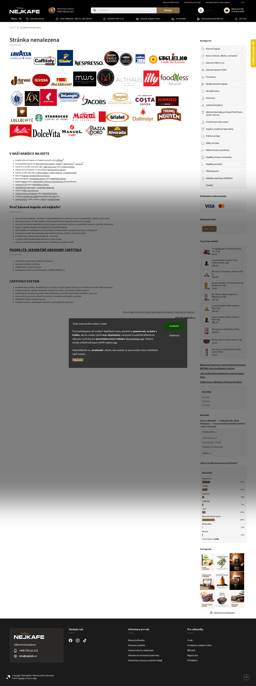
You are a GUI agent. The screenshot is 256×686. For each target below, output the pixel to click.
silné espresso (50, 166)
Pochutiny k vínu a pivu (217, 122)
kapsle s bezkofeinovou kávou (35, 175)
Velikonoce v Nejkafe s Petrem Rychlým (221, 382)
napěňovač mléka (31, 196)
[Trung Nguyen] (169, 121)
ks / (209, 228)
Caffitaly (206, 501)
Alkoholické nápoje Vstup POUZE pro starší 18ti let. (224, 113)
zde (115, 342)
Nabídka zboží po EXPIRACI (219, 178)
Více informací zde (135, 338)
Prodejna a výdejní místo (199, 645)
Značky (209, 185)
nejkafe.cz (206, 453)
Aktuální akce (212, 91)
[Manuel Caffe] (72, 137)
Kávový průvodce (171, 2)
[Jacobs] (93, 105)
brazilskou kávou (37, 178)
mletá (43, 199)
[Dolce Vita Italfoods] (46, 137)
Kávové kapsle (213, 48)
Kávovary (210, 98)
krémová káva (68, 166)
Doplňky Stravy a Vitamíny (219, 157)
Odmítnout (174, 335)
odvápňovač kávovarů (25, 187)
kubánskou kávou (58, 178)
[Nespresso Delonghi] (69, 105)
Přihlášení (192, 660)
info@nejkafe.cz (209, 431)
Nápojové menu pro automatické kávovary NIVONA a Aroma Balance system (223, 366)
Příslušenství (212, 171)
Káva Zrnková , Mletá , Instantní (221, 55)
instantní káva (54, 199)
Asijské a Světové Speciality (219, 129)
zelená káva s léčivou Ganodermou (48, 181)
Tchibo (205, 486)
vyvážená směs (70, 172)
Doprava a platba (192, 2)
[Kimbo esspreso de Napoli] (167, 105)
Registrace (192, 655)
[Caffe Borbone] (16, 105)
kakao (24, 181)
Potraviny (211, 77)
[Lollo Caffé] (22, 121)
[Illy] (151, 85)
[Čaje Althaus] (129, 85)
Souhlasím (174, 326)
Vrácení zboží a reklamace (217, 2)
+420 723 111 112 (209, 438)
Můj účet (191, 650)
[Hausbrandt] (62, 85)
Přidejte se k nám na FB (212, 447)
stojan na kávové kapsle (26, 193)
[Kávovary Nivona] (41, 84)
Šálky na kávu (212, 143)
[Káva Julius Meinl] (48, 105)
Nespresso (207, 478)
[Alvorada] (117, 137)
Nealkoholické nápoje (216, 84)
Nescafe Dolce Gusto (211, 516)
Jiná (204, 508)
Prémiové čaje (213, 136)
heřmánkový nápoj (40, 184)
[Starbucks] (52, 121)
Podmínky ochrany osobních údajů (145, 660)
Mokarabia (206, 524)
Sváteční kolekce (214, 105)
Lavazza (205, 493)
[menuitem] (38, 19)
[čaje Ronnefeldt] (120, 105)
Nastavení (78, 360)
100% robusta (55, 172)
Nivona (205, 531)
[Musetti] (87, 121)
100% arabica (42, 172)
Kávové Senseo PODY (216, 69)
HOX (35, 678)
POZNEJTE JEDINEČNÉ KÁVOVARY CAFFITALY (45, 249)
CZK (242, 2)
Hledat (168, 10)
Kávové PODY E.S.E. (215, 63)
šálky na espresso (31, 190)
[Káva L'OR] (32, 105)
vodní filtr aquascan (45, 187)
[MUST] (84, 85)
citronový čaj (21, 184)
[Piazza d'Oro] (95, 137)
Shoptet (21, 678)
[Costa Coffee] (145, 105)
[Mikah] (106, 85)
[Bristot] (117, 121)
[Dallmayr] (143, 121)
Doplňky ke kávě (214, 164)
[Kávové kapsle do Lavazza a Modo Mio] (168, 64)
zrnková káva (21, 199)
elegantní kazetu (49, 193)
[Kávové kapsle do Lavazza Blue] (126, 65)
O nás (190, 640)
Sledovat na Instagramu (224, 612)
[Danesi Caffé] (20, 85)
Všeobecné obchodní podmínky (143, 655)
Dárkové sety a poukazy (217, 150)
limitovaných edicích (57, 169)
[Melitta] (20, 137)
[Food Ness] (175, 85)
